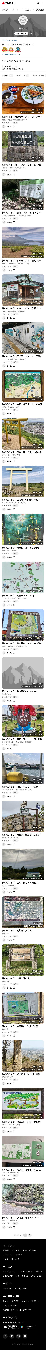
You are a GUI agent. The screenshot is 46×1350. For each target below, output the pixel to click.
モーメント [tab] (22, 75)
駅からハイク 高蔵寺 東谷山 (17, 930)
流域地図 (25, 1276)
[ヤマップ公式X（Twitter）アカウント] (11, 1336)
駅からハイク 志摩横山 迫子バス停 (20, 1026)
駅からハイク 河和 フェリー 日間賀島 (22, 739)
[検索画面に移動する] (38, 3)
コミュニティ (8, 1254)
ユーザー (16, 9)
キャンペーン (20, 1254)
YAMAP (5, 9)
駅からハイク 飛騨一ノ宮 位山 (18, 595)
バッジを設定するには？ (11, 54)
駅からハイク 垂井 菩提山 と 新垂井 (22, 403)
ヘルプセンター (21, 1288)
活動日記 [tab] (7, 75)
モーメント (16, 1250)
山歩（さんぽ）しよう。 (12, 1259)
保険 (17, 1276)
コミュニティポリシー (11, 1305)
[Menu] (30, 33)
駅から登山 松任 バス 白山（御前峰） (22, 164)
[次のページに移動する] (30, 1235)
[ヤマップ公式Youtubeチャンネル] (25, 1336)
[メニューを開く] (42, 3)
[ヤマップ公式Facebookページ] (5, 1336)
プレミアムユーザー (9, 40)
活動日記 (6, 1250)
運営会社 (6, 1301)
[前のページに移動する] (25, 1235)
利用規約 (15, 1301)
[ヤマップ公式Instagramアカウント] (18, 1336)
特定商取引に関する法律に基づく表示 (17, 1310)
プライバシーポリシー (30, 1301)
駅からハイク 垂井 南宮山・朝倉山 (20, 882)
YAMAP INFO (7, 1288)
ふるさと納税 (8, 1276)
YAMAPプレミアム (9, 1271)
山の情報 (32, 1250)
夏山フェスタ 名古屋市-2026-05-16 (19, 691)
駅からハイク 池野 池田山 (15, 978)
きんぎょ (28, 9)
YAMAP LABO (36, 1276)
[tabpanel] (23, 658)
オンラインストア (25, 1271)
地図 (25, 1250)
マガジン (38, 1271)
